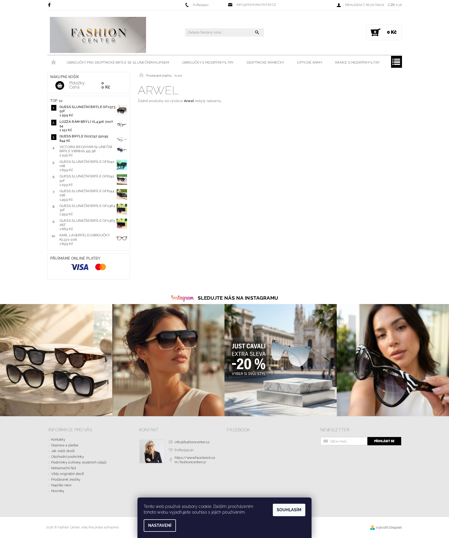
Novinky (57, 491)
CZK (391, 5)
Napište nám (61, 485)
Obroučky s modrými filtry (208, 62)
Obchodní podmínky (67, 457)
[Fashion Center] (98, 35)
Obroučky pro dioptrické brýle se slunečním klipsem (118, 62)
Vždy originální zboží (67, 474)
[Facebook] (50, 5)
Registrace (375, 5)
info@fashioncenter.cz (192, 442)
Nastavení (159, 525)
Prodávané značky (66, 479)
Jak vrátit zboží (63, 451)
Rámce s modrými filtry (357, 62)
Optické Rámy (309, 62)
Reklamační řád (63, 468)
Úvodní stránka (53, 62)
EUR (399, 5)
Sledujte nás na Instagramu (238, 298)
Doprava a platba (64, 445)
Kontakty (58, 439)
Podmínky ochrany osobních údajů (79, 462)
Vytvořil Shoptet (389, 527)
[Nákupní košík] (59, 85)
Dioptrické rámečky (265, 62)
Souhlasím (289, 509)
